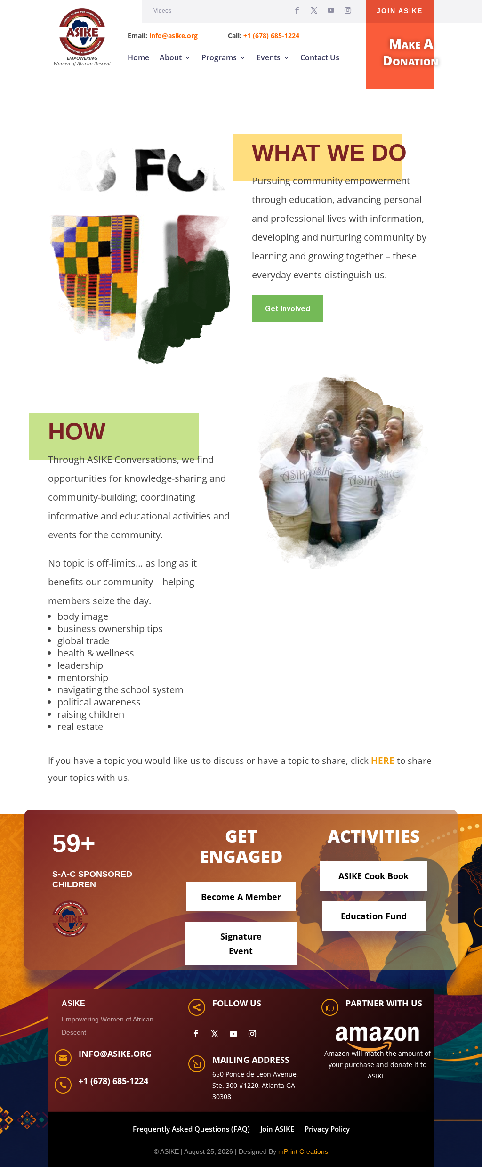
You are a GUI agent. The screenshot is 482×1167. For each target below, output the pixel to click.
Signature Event (241, 943)
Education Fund (374, 916)
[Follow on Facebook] (297, 10)
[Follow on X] (314, 10)
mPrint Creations (303, 1151)
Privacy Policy (327, 1130)
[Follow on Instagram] (347, 10)
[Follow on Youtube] (330, 10)
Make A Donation (411, 51)
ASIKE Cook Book (373, 876)
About (171, 57)
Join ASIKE (400, 11)
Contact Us (319, 57)
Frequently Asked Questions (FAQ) (191, 1130)
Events (269, 57)
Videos (162, 11)
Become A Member (241, 896)
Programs (219, 57)
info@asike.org (173, 35)
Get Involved (287, 308)
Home (138, 57)
